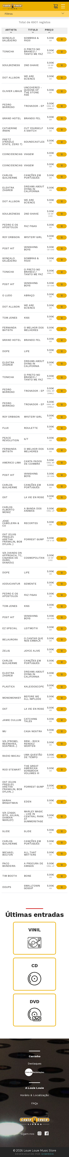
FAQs (34, 1103)
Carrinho (34, 1056)
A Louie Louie (34, 1087)
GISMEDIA (48, 1154)
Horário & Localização (34, 1095)
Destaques (34, 1063)
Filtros (9, 13)
